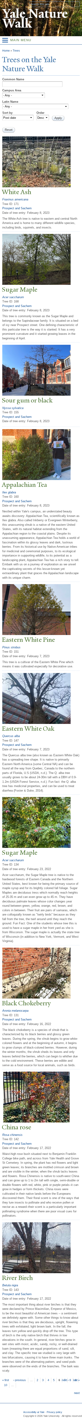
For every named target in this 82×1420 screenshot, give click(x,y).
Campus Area (11, 90)
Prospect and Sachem (17, 208)
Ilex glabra (9, 492)
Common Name (13, 79)
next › (65, 1380)
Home (6, 50)
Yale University (7, 4)
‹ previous (19, 1380)
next (77, 1393)
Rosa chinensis (12, 1135)
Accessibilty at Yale (33, 1412)
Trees (16, 50)
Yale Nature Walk (35, 18)
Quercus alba (11, 736)
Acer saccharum (13, 297)
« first (5, 1380)
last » (76, 1380)
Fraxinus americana (15, 199)
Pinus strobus (11, 647)
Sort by (7, 112)
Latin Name (10, 101)
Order (40, 112)
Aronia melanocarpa (15, 1010)
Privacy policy (54, 1412)
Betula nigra (10, 1285)
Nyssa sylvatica (12, 408)
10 (5, 1385)
